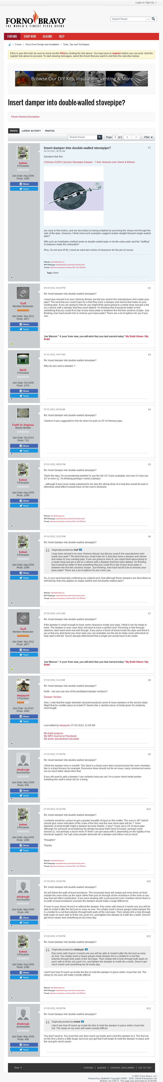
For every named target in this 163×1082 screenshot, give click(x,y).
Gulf (23, 303)
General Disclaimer (122, 1068)
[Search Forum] (153, 19)
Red (17, 1067)
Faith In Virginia (23, 424)
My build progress (53, 733)
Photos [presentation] (49, 131)
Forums (12, 36)
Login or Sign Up (145, 2)
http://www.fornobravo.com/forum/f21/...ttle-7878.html (68, 267)
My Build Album (134, 336)
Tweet (25, 188)
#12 (149, 936)
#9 (149, 754)
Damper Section (52, 697)
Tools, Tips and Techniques (76, 44)
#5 (149, 464)
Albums (47, 36)
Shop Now (30, 36)
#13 (149, 1008)
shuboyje (23, 769)
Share (25, 184)
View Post (80, 550)
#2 (149, 288)
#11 (149, 881)
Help (61, 36)
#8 (149, 680)
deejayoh (23, 695)
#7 (149, 613)
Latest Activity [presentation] (31, 131)
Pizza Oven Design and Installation (42, 44)
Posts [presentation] (13, 131)
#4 (149, 409)
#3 (149, 354)
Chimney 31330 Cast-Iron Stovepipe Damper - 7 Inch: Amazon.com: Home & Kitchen (89, 162)
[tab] (14, 130)
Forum (18, 44)
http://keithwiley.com (57, 262)
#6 (149, 536)
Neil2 (23, 370)
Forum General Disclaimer (25, 116)
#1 (149, 147)
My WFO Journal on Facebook (60, 736)
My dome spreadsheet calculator (61, 738)
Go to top (145, 1068)
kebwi (23, 163)
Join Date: (17, 175)
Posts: (20, 178)
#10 (149, 809)
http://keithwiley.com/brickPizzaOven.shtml (70, 265)
